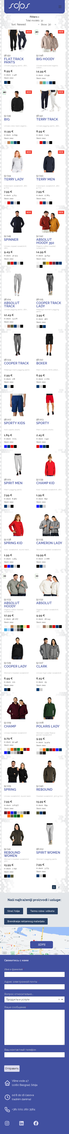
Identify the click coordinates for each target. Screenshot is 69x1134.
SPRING (10, 789)
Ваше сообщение (15, 1007)
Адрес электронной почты (21, 981)
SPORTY (42, 423)
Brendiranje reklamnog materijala (25, 921)
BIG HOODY (45, 59)
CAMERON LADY (49, 543)
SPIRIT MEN (13, 483)
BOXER (41, 363)
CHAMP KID (45, 483)
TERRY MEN (45, 179)
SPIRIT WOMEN (48, 852)
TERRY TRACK (47, 119)
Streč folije (13, 911)
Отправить (12, 1068)
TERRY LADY (14, 179)
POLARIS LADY (48, 726)
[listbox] (34, 999)
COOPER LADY (15, 666)
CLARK (41, 666)
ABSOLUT (44, 603)
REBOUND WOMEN (12, 854)
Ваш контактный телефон (20, 1049)
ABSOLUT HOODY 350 (45, 241)
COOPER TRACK (16, 363)
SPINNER (11, 240)
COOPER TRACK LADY (48, 304)
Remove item (59, 999)
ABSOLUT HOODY (11, 604)
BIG (7, 119)
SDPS (41, 944)
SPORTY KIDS (14, 423)
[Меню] (60, 6)
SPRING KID (13, 543)
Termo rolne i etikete (42, 911)
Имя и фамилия (14, 969)
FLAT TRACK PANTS (14, 60)
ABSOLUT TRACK (11, 304)
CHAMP (10, 726)
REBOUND (44, 789)
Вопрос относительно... (18, 994)
